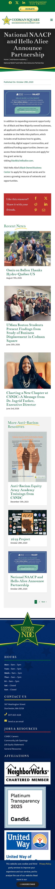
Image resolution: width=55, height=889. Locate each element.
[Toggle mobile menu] (51, 19)
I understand (27, 884)
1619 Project (27, 522)
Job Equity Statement (14, 744)
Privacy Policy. (45, 864)
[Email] (43, 210)
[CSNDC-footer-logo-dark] (27, 613)
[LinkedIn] (46, 204)
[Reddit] (35, 204)
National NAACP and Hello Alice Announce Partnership (27, 562)
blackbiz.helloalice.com (22, 161)
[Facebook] (35, 199)
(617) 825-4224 (14, 715)
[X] (46, 199)
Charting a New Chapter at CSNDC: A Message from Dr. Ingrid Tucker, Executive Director (27, 370)
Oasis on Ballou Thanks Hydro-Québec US (27, 248)
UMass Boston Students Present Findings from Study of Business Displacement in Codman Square (27, 303)
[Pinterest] (35, 210)
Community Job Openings (16, 740)
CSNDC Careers (11, 736)
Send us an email (16, 721)
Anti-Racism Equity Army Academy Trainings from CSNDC (27, 457)
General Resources (12, 749)
